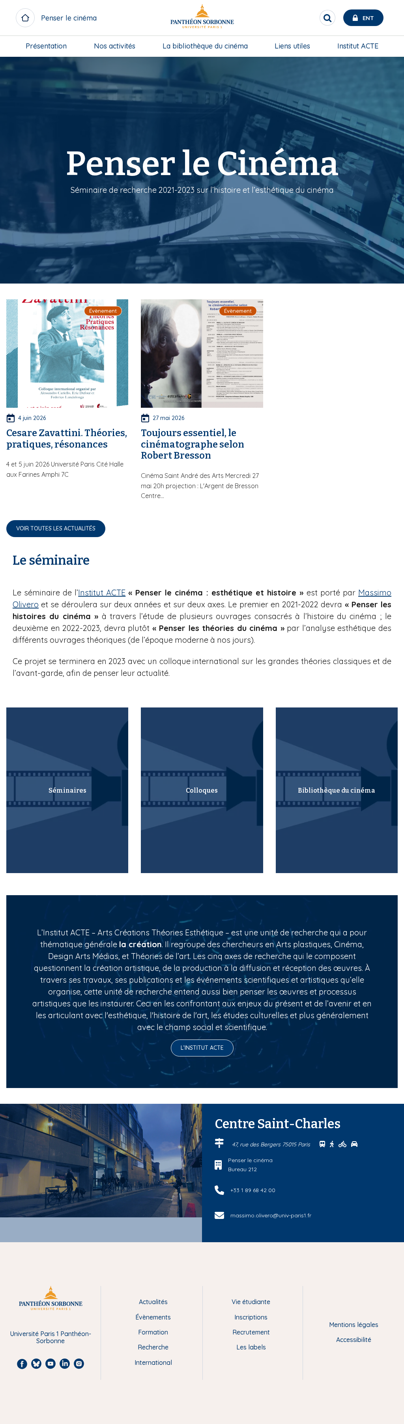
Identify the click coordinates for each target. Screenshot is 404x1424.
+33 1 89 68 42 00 (252, 1190)
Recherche (153, 1347)
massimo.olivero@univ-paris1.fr (270, 1215)
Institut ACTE (357, 45)
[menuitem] (46, 46)
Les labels (251, 1347)
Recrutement (251, 1332)
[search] (327, 18)
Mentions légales (353, 1324)
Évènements (153, 1317)
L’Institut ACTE (202, 1047)
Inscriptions (250, 1317)
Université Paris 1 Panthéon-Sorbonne (50, 1337)
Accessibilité (353, 1339)
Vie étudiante (251, 1301)
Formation (153, 1332)
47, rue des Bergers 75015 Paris (272, 1144)
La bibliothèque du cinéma (205, 45)
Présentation (46, 45)
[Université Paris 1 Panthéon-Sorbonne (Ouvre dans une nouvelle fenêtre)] (202, 18)
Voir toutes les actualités (55, 528)
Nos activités (114, 45)
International (153, 1362)
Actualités (153, 1301)
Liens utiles (292, 45)
